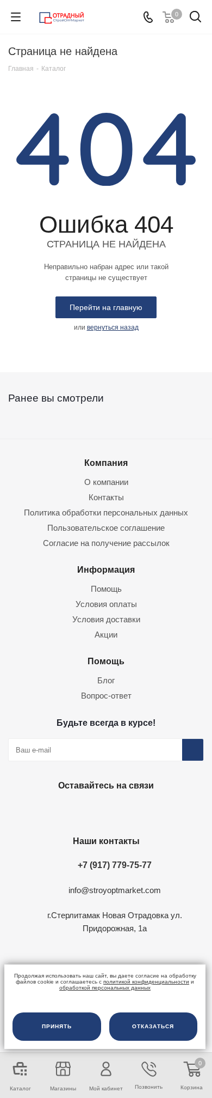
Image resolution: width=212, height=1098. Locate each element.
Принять (57, 1026)
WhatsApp (130, 811)
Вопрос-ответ (106, 695)
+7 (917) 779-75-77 (115, 865)
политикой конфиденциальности (146, 982)
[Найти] (195, 19)
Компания (106, 463)
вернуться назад (113, 327)
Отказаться (153, 1026)
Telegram (103, 811)
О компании (106, 482)
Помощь (106, 588)
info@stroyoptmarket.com (114, 890)
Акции (106, 634)
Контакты (106, 497)
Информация (106, 569)
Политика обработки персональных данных (106, 512)
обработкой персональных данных (105, 988)
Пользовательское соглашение (106, 527)
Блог (106, 680)
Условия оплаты (106, 604)
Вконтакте (76, 811)
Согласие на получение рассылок (106, 543)
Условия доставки (106, 619)
